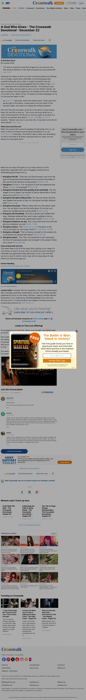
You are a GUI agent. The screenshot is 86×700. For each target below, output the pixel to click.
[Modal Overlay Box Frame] (43, 350)
